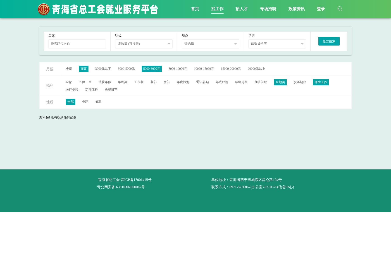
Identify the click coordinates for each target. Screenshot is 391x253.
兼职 (98, 102)
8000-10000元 (178, 68)
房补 (167, 82)
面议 (84, 68)
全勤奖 (280, 82)
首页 (195, 9)
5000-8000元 (151, 68)
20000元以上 (256, 68)
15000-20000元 (231, 68)
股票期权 (299, 82)
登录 (321, 9)
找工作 (217, 9)
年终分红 (241, 82)
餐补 (153, 82)
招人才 (242, 9)
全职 (85, 102)
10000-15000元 (204, 68)
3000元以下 (103, 68)
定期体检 (91, 89)
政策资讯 (296, 9)
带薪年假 (104, 82)
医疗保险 (72, 89)
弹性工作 (321, 82)
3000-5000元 (126, 68)
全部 (69, 68)
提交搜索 (329, 41)
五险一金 (85, 82)
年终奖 (122, 82)
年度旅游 (183, 82)
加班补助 (261, 82)
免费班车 (111, 89)
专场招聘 (268, 9)
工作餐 (139, 82)
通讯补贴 (202, 82)
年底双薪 (222, 82)
